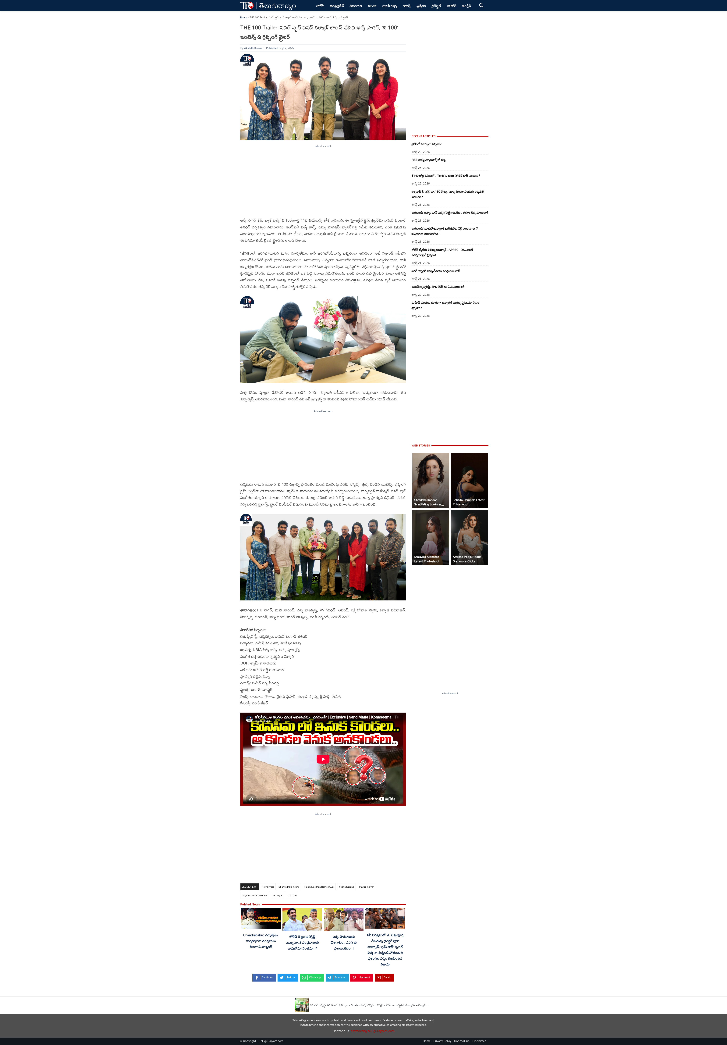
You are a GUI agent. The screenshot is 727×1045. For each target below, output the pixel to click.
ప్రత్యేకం (421, 5)
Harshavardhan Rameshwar (319, 886)
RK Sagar (278, 895)
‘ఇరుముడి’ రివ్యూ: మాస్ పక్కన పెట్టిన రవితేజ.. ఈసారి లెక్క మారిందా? (450, 212)
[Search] (481, 5)
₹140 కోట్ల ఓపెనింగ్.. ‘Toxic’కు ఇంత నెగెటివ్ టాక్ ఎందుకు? (446, 176)
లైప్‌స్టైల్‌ (436, 5)
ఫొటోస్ (451, 5)
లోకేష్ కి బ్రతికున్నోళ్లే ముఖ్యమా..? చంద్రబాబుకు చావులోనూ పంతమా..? (302, 942)
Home (243, 17)
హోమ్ (320, 5)
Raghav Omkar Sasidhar (255, 895)
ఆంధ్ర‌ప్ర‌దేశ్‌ (337, 5)
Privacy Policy (442, 1041)
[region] (323, 179)
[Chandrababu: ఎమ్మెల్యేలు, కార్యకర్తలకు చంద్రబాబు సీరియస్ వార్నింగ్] (261, 919)
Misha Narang (346, 886)
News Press (268, 886)
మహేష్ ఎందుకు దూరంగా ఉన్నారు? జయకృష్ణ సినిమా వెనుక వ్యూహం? (445, 305)
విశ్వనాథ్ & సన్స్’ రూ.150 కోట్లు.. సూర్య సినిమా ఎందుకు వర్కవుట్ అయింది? (448, 194)
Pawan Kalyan (366, 886)
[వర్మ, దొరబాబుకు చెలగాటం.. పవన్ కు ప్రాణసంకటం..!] (344, 920)
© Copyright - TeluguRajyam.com (261, 1041)
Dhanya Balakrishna (289, 886)
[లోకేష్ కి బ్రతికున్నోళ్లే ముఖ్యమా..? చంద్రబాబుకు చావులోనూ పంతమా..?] (302, 920)
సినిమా (372, 5)
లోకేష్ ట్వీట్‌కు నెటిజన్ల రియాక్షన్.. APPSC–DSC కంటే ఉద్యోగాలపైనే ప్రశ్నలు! (442, 252)
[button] (430, 480)
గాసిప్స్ (407, 5)
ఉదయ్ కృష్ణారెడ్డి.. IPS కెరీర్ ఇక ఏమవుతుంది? (438, 287)
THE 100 (292, 895)
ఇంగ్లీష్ (466, 5)
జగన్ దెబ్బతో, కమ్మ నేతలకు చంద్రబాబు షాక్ (436, 271)
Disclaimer (479, 1041)
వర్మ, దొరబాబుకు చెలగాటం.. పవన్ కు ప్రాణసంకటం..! (344, 942)
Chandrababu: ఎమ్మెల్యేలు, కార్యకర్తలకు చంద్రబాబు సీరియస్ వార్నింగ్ (261, 941)
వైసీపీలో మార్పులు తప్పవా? (427, 144)
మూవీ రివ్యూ (389, 5)
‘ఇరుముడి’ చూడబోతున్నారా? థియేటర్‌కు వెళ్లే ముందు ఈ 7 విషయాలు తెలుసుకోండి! (445, 231)
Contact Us (462, 1041)
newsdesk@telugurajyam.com (373, 1031)
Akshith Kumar (253, 48)
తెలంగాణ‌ (355, 5)
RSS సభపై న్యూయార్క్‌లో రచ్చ (428, 160)
